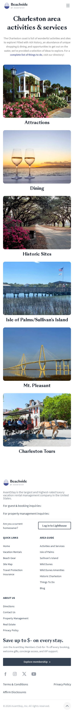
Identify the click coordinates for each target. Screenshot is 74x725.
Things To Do (47, 582)
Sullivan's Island (49, 558)
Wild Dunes (46, 564)
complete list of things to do (26, 54)
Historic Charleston (50, 576)
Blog (42, 588)
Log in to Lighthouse (54, 525)
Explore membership (37, 661)
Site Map (8, 564)
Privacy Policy (11, 630)
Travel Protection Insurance (13, 572)
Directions (8, 606)
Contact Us (9, 612)
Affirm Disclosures (14, 692)
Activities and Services (52, 546)
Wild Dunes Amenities (52, 570)
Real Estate (9, 624)
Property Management (15, 618)
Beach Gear (9, 558)
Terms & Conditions (15, 684)
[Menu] (68, 5)
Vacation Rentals (12, 552)
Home (6, 546)
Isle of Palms (47, 552)
